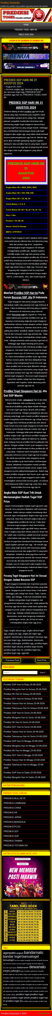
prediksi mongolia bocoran (11, 984)
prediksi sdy (24, 988)
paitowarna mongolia (37, 971)
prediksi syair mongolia (31, 991)
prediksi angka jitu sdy (10, 974)
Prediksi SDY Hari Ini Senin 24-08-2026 (22, 727)
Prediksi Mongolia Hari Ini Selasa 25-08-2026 (25, 689)
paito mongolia (25, 971)
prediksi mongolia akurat (17, 981)
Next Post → (43, 660)
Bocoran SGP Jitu (22, 297)
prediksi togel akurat (13, 647)
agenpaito (9, 953)
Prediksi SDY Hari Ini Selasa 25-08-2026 (23, 699)
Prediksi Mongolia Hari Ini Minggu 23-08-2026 (25, 746)
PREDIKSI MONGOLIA (15, 822)
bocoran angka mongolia (22, 960)
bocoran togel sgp (16, 92)
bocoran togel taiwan (9, 968)
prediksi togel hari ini (13, 650)
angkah (7, 637)
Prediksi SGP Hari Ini (26, 293)
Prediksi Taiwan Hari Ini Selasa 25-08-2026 (24, 703)
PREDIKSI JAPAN (12, 817)
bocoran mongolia (36, 960)
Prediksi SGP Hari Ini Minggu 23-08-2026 (23, 741)
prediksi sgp (30, 111)
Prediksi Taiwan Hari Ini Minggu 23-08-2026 (24, 760)
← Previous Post (11, 660)
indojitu (7, 643)
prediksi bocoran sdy (16, 978)
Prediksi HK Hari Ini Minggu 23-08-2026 (22, 750)
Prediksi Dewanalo (10, 2)
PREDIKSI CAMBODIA (15, 803)
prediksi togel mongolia (30, 1001)
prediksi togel (41, 643)
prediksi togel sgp (12, 653)
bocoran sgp (18, 314)
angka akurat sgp (17, 630)
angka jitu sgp (14, 634)
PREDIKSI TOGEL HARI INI (26, 29)
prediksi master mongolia (31, 978)
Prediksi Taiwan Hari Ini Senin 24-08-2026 (24, 732)
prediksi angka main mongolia (27, 974)
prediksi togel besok (33, 647)
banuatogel (30, 956)
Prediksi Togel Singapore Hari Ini (23, 391)
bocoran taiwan (11, 963)
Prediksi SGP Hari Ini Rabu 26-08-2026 (22, 684)
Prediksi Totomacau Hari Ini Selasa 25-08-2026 (26, 708)
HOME (26, 24)
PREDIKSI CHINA (12, 808)
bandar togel (12, 956)
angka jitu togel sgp (32, 634)
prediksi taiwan (11, 994)
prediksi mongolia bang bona (35, 981)
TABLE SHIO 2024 (26, 34)
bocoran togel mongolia (23, 963)
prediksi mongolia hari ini (28, 984)
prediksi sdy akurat (35, 988)
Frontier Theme (45, 1013)
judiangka (16, 643)
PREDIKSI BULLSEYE (15, 798)
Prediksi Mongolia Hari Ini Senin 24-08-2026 (25, 717)
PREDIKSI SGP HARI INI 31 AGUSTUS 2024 (20, 81)
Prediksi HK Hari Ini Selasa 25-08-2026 (22, 694)
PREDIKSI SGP (33, 92)
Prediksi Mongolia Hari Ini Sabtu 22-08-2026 (25, 777)
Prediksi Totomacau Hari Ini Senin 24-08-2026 (25, 736)
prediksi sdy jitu (18, 991)
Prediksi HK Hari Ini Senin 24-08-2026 (22, 722)
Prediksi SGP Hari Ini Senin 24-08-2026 (22, 713)
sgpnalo (25, 653)
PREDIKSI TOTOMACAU (16, 845)
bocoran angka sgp (15, 89)
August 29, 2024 (13, 87)
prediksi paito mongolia (12, 988)
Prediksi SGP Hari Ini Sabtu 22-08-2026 (22, 772)
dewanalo (38, 640)
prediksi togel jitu (32, 650)
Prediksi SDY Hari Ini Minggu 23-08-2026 (23, 755)
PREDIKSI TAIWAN (13, 841)
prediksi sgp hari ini (13, 95)
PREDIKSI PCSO (12, 827)
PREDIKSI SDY (11, 831)
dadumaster (27, 640)
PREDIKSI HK (10, 812)
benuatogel (29, 637)
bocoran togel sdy (37, 963)
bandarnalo (17, 637)
